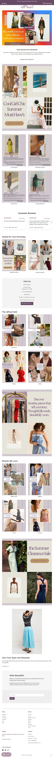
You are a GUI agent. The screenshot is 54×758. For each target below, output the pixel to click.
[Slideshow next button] (51, 221)
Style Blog (30, 724)
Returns (29, 721)
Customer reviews (6, 739)
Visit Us (29, 716)
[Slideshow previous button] (3, 221)
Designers (4, 719)
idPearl (30, 755)
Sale (3, 721)
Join (12, 698)
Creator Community (32, 725)
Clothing (3, 716)
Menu (5, 3)
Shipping (30, 719)
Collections (4, 714)
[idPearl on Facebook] (3, 750)
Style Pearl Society (31, 717)
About (3, 722)
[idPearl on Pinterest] (5, 750)
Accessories (4, 717)
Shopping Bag (48, 3)
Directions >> (27, 303)
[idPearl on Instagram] (8, 750)
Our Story (30, 714)
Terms (29, 727)
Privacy (29, 722)
